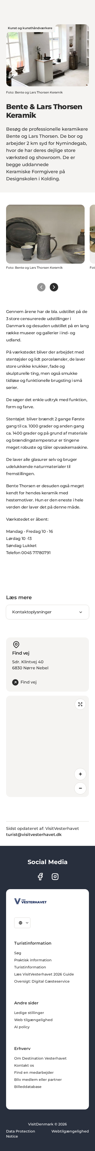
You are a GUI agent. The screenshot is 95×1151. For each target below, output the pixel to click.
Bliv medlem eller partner (38, 1079)
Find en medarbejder (34, 1072)
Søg (17, 953)
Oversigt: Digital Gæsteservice (42, 981)
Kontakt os (24, 1065)
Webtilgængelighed (70, 1131)
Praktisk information (33, 960)
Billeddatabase (28, 1086)
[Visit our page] (40, 876)
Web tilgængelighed (33, 1020)
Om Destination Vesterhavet (40, 1058)
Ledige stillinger (29, 1012)
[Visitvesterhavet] (30, 901)
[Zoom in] (80, 774)
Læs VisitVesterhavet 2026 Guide (44, 974)
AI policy (22, 1027)
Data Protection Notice (20, 1134)
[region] (47, 746)
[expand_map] (80, 704)
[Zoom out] (80, 788)
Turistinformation (30, 967)
